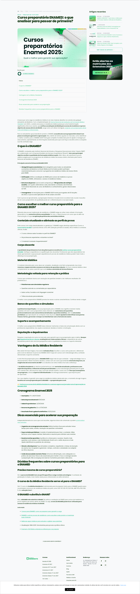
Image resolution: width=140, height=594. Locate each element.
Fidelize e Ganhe (71, 577)
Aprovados (69, 563)
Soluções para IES (71, 580)
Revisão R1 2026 (46, 561)
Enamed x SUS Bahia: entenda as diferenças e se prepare (40, 529)
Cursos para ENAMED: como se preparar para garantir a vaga (41, 511)
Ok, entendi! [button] (70, 589)
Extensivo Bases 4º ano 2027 (50, 573)
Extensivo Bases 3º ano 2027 (50, 576)
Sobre (68, 560)
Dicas (27, 11)
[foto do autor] (19, 74)
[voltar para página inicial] (18, 11)
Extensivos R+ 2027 (47, 570)
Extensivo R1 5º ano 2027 (49, 567)
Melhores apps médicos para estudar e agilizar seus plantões (41, 521)
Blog (22, 11)
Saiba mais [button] (123, 585)
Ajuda (67, 572)
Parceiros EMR (70, 575)
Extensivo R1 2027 (47, 564)
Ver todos (45, 579)
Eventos (68, 566)
